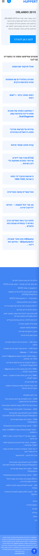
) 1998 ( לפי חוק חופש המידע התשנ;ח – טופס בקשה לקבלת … (20, 376)
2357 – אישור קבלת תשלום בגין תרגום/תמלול (20, 426)
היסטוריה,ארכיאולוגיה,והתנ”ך (26, 302)
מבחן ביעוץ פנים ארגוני (29, 335)
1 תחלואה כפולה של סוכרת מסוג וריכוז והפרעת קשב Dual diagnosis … (21, 113)
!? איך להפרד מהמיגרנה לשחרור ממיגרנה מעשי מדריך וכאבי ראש (20, 450)
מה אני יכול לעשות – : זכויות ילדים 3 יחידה (20, 206)
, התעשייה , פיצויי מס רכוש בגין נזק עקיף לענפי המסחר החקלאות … (20, 444)
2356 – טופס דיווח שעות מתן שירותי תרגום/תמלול (23, 420)
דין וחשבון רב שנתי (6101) (27, 288)
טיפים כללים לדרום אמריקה (26, 309)
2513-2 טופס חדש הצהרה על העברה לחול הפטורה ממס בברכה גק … (21, 480)
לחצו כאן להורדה (23, 39)
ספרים (34, 508)
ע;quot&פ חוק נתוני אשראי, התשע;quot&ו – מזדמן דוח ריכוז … (20, 241)
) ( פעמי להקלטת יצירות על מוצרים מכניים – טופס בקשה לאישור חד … (21, 364)
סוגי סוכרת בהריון (31, 382)
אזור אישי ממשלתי (30, 395)
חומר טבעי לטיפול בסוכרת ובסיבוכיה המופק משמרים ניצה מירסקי (21, 387)
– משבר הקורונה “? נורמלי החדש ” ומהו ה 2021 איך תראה (20, 437)
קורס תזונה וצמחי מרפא (22, 145)
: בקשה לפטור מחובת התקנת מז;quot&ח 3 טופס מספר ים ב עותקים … (19, 357)
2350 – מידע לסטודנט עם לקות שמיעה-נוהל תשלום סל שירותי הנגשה (21, 400)
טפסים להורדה (31, 505)
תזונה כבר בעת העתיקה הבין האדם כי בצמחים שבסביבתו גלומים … (20, 223)
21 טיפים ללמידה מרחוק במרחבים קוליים (22, 320)
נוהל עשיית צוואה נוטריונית (20, 192)
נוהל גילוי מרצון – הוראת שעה (26, 455)
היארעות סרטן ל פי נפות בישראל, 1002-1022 (22, 178)
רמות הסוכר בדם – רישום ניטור (22, 97)
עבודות (34, 512)
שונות (35, 516)
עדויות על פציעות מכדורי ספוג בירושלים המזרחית (22, 131)
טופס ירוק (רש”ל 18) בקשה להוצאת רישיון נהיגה (19, 405)
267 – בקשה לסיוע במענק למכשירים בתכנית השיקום (20, 493)
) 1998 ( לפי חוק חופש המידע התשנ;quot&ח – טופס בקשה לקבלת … (20, 370)
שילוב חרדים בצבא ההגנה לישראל (24, 280)
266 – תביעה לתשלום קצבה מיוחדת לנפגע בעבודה (21, 486)
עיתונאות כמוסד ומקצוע (28, 327)
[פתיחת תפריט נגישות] (34, 551)
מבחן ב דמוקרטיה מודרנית (28, 331)
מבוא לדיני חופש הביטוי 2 (28, 323)
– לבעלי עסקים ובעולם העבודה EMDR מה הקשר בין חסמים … (19, 431)
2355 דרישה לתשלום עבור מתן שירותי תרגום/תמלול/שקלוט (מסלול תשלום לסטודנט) (20, 414)
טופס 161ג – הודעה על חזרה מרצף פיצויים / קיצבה (21, 343)
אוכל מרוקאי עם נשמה (23, 66)
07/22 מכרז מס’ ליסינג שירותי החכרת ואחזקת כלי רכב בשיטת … (21, 160)
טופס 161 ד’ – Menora (28, 352)
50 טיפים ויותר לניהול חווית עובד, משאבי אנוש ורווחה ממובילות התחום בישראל (20, 315)
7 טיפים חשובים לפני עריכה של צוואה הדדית (20, 306)
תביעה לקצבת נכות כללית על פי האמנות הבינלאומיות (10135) (22, 293)
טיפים (35, 501)
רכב (36, 520)
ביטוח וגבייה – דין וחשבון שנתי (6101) (23, 298)
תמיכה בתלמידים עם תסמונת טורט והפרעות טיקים (20, 81)
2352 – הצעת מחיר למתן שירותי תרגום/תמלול (20, 409)
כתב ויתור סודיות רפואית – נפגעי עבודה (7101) (20, 284)
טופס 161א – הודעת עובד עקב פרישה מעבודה (20, 348)
